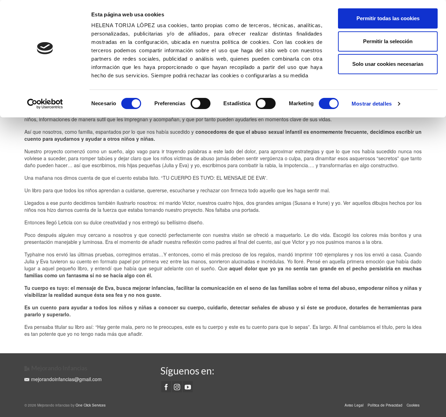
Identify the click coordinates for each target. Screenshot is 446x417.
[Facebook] (166, 386)
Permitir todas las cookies (388, 18)
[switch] (200, 103)
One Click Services (91, 405)
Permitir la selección (388, 41)
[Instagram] (177, 386)
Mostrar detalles (372, 104)
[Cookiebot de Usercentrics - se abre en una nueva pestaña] (45, 104)
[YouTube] (188, 386)
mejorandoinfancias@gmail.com (66, 379)
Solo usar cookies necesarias (387, 64)
